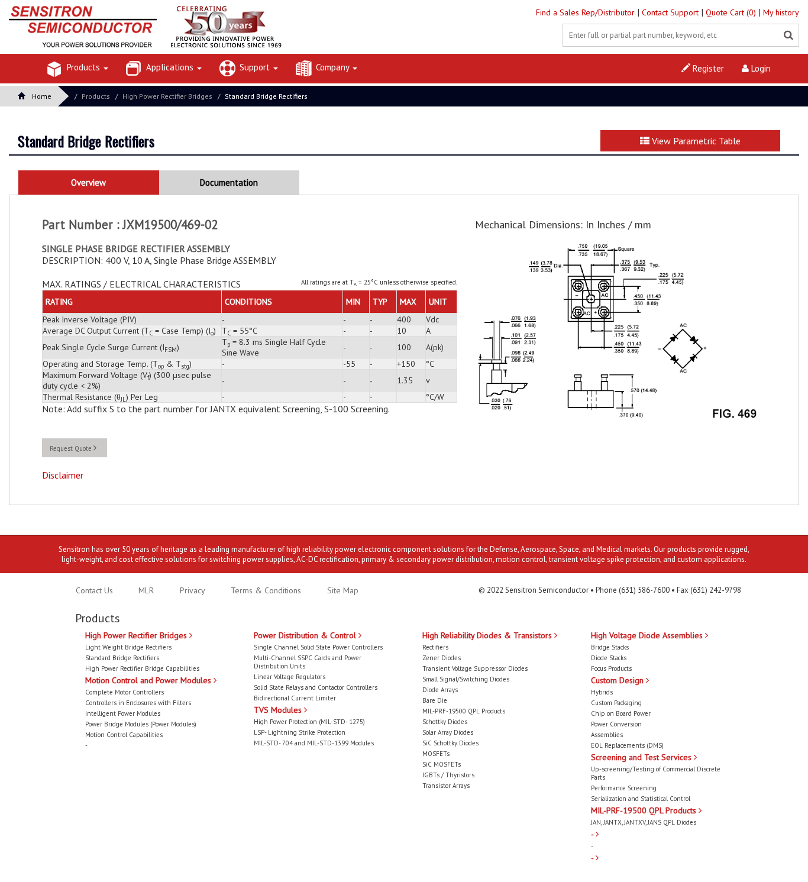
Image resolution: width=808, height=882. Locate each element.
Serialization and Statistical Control (640, 798)
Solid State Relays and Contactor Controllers (315, 687)
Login (760, 68)
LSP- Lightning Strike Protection (299, 732)
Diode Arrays (440, 690)
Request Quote (71, 448)
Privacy (191, 590)
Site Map (342, 590)
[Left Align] (788, 35)
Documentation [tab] (229, 182)
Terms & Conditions (267, 590)
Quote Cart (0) (732, 12)
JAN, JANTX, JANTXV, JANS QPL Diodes (643, 822)
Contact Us (94, 590)
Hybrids (602, 692)
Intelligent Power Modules (122, 713)
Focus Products (611, 668)
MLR (146, 590)
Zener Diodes (441, 658)
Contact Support (671, 12)
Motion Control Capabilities (124, 735)
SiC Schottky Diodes (450, 743)
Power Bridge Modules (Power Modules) (140, 724)
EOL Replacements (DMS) (627, 745)
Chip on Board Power (621, 713)
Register (707, 68)
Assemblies (607, 735)
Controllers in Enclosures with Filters (138, 703)
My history (781, 12)
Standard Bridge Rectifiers (266, 96)
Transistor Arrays (446, 785)
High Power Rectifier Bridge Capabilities (142, 668)
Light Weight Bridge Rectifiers (128, 647)
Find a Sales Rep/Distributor (586, 12)
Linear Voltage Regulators (289, 677)
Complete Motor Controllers (124, 692)
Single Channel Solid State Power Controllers (318, 647)
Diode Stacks (608, 658)
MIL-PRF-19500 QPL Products (463, 711)
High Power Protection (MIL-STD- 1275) (309, 722)
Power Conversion (616, 724)
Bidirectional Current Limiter (295, 698)
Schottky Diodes (444, 722)
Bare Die (434, 700)
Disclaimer (62, 475)
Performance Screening (624, 788)
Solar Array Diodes (447, 732)
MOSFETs (436, 753)
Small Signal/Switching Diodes (465, 679)
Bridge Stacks (610, 647)
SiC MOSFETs (441, 764)
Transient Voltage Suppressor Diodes (475, 668)
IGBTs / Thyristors (448, 775)
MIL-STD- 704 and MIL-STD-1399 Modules (314, 743)
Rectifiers (435, 647)
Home (41, 96)
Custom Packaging (616, 703)
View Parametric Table (695, 141)
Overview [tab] (88, 182)
